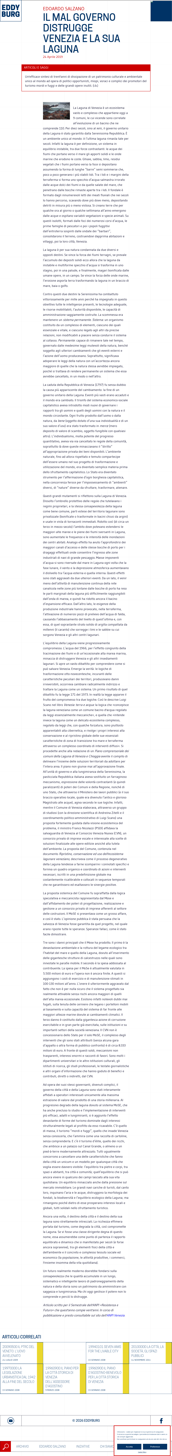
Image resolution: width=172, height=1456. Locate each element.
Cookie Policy (142, 1452)
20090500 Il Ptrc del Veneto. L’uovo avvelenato (18, 1351)
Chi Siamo (107, 1446)
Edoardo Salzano (52, 1446)
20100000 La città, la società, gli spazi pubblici (147, 1351)
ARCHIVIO (22, 1446)
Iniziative (83, 1446)
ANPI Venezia (115, 1315)
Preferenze (155, 1447)
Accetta (129, 1447)
